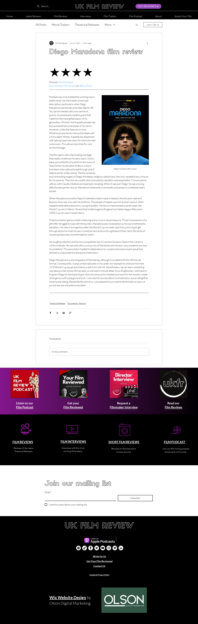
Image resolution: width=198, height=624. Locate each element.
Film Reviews (173, 407)
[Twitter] (96, 548)
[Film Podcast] (78, 548)
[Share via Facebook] (50, 312)
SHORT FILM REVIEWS (123, 442)
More (108, 24)
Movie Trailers (61, 24)
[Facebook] (90, 548)
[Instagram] (108, 548)
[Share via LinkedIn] (63, 312)
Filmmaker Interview (124, 407)
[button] (158, 15)
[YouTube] (102, 548)
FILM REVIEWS (23, 442)
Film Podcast (24, 407)
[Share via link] (70, 312)
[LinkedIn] (121, 548)
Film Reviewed (73, 407)
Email (48, 492)
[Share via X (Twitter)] (57, 312)
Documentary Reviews (76, 303)
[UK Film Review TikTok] (84, 548)
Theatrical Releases (87, 24)
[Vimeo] (114, 548)
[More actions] (147, 43)
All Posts (41, 24)
